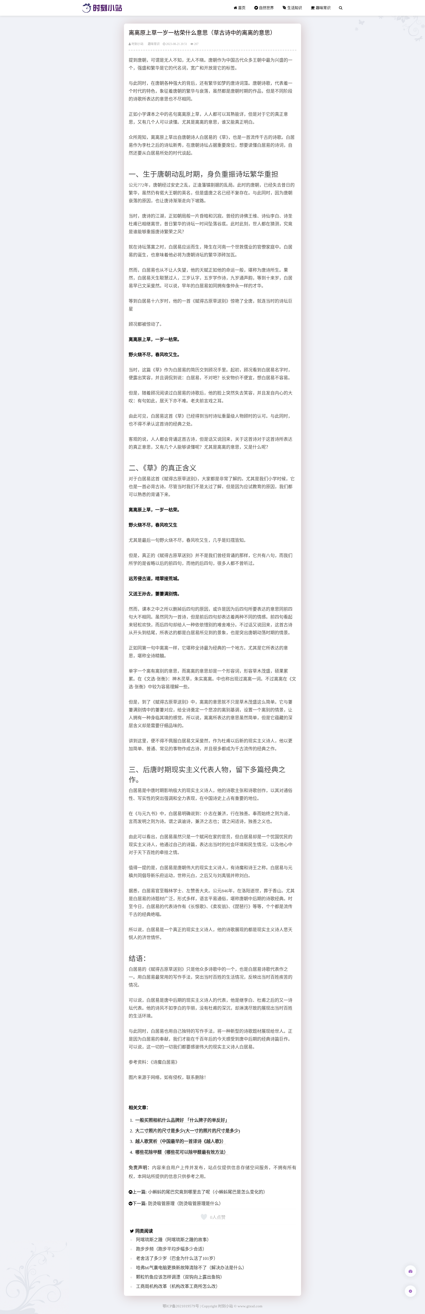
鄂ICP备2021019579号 (181, 1306)
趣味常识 (323, 8)
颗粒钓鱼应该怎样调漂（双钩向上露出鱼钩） (180, 1277)
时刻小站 (137, 44)
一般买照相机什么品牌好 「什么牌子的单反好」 (182, 1120)
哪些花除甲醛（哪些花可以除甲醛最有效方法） (181, 1152)
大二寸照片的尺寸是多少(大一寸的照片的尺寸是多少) (187, 1130)
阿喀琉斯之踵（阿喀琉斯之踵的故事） (173, 1239)
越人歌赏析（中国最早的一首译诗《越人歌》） (180, 1141)
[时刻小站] (102, 8)
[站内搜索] (340, 8)
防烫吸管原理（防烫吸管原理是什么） (185, 1203)
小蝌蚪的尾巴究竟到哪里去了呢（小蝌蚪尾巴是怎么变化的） (208, 1192)
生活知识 (294, 8)
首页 (241, 8)
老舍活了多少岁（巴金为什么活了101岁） (177, 1258)
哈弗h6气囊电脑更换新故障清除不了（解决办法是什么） (191, 1267)
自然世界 (266, 8)
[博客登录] (410, 1271)
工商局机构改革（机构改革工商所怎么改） (178, 1286)
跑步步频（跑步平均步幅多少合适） (171, 1249)
